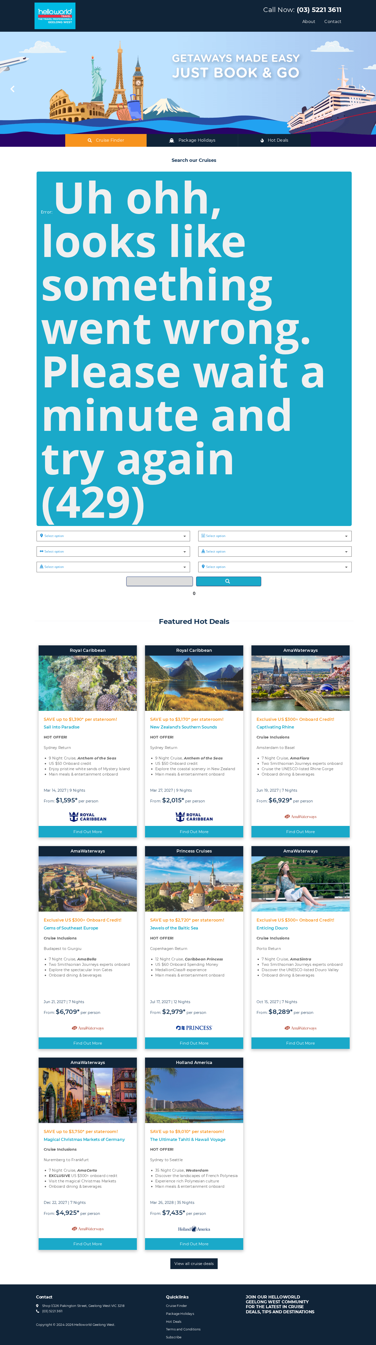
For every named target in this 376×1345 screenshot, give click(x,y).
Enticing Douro (272, 928)
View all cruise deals (194, 1263)
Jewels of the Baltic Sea (174, 928)
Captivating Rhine (275, 727)
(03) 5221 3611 (319, 10)
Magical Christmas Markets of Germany (84, 1139)
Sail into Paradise (62, 727)
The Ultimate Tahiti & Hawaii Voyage (188, 1139)
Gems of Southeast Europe (71, 928)
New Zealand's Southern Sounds (183, 727)
